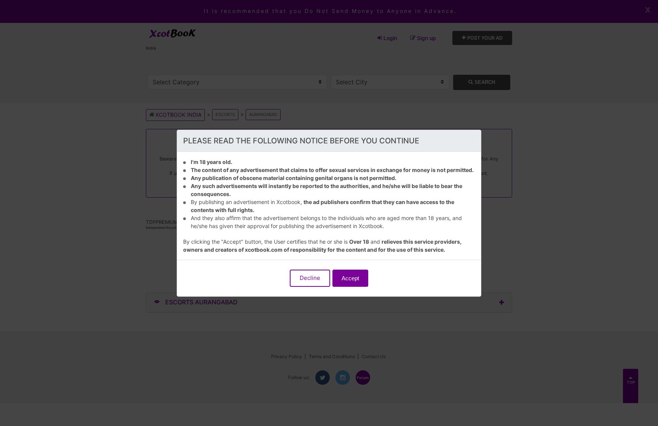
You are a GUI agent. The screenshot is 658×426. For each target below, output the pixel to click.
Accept (350, 278)
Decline (310, 277)
